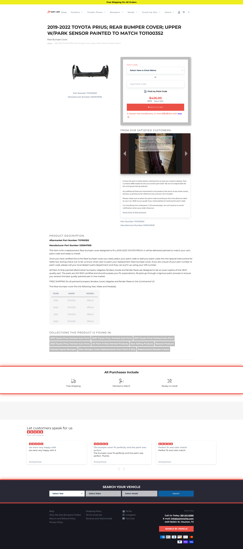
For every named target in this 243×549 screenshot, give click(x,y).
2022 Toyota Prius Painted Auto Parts (70, 344)
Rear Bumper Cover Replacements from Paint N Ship (107, 349)
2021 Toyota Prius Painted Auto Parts (154, 338)
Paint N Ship (189, 511)
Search (176, 493)
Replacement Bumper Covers (153, 349)
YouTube (130, 518)
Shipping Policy (94, 511)
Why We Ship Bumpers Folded (65, 515)
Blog (51, 511)
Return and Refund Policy (62, 518)
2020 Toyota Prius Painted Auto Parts (112, 338)
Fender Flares (95, 12)
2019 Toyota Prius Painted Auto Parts (70, 338)
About (168, 12)
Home (49, 43)
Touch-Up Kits (150, 12)
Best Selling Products (141, 344)
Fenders (75, 12)
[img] (123, 432)
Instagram (130, 515)
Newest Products (165, 344)
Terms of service (94, 515)
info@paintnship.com (182, 518)
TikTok (128, 511)
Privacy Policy (56, 522)
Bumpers (115, 12)
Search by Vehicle (176, 529)
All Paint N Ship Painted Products (110, 344)
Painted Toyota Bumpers (63, 349)
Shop (64, 12)
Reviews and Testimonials (99, 518)
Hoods (131, 12)
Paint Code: (132, 65)
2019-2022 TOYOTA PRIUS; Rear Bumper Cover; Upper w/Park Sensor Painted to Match (88, 43)
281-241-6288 (187, 515)
